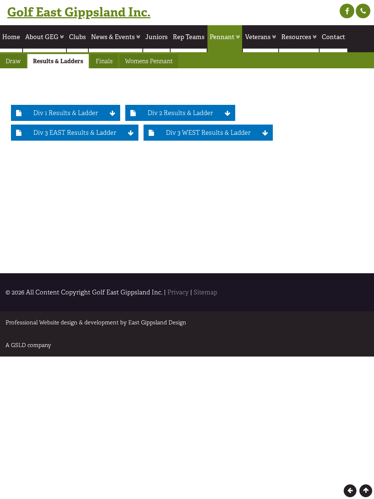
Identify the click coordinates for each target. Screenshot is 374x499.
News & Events (113, 37)
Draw (12, 61)
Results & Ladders (58, 61)
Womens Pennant (149, 61)
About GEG (42, 37)
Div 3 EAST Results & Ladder (74, 133)
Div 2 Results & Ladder (180, 113)
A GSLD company (28, 345)
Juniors (156, 37)
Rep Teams (189, 37)
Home (11, 37)
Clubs (77, 37)
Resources (297, 37)
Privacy (178, 292)
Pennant (223, 37)
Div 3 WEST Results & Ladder (208, 133)
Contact (333, 37)
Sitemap (205, 292)
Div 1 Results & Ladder (65, 113)
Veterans (258, 37)
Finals (104, 61)
